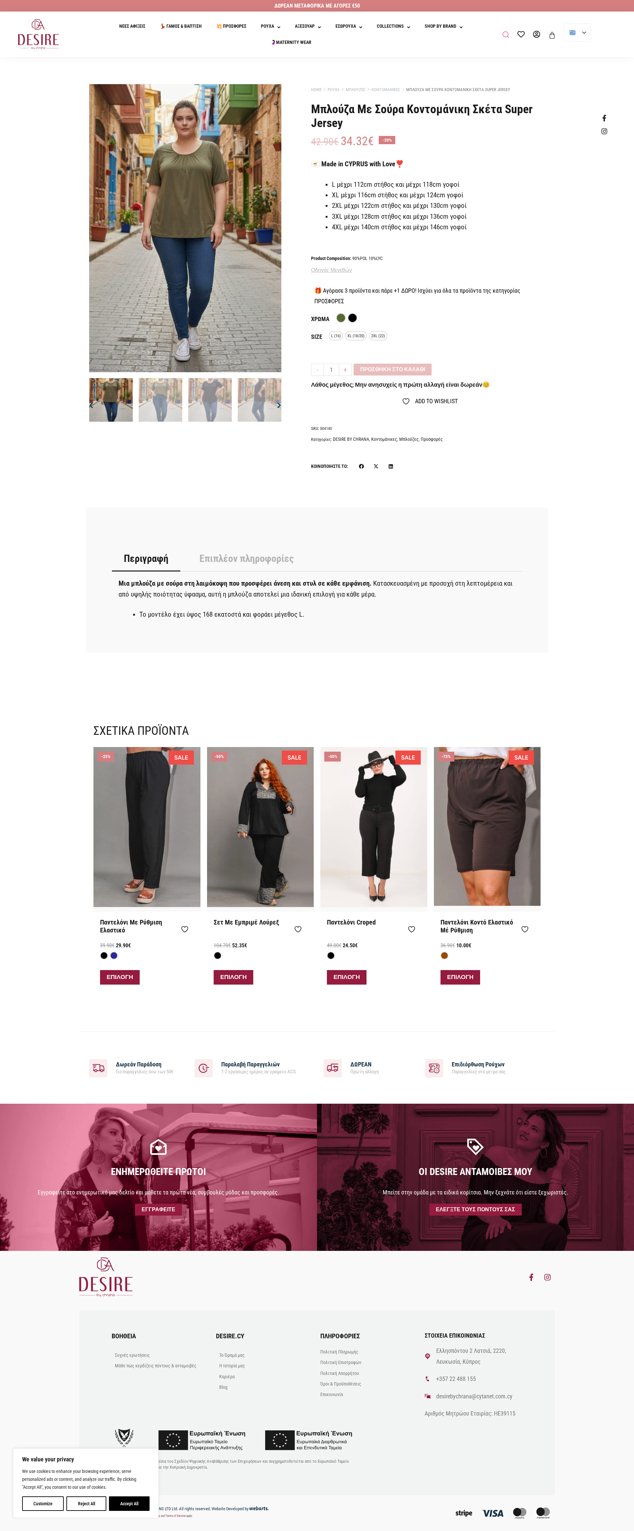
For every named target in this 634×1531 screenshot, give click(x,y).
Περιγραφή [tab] (146, 558)
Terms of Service (175, 1515)
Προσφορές (432, 439)
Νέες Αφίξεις (132, 26)
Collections (390, 26)
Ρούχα (267, 26)
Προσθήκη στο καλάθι (392, 369)
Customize (43, 1503)
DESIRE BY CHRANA (351, 439)
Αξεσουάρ (305, 26)
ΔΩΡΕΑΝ (360, 1064)
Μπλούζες (409, 439)
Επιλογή (120, 977)
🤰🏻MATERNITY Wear (290, 42)
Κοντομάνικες (384, 439)
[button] (506, 34)
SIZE (316, 336)
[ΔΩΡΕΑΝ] (333, 1068)
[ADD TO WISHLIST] (187, 929)
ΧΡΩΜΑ (320, 318)
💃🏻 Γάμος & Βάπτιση (181, 26)
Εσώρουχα (345, 26)
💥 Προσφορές (231, 26)
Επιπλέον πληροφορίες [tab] (246, 558)
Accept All (129, 1503)
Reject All (86, 1503)
